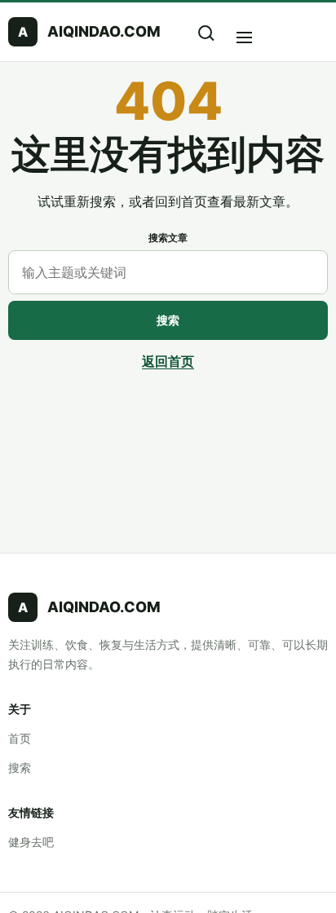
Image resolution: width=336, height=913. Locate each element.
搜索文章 (168, 238)
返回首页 (168, 361)
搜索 (168, 320)
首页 (19, 738)
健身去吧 (31, 842)
